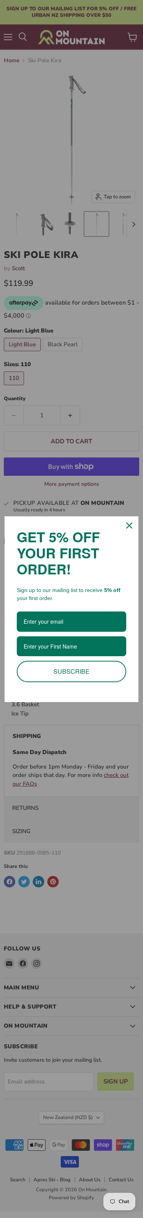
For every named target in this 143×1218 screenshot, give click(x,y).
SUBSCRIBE (71, 671)
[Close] (129, 525)
